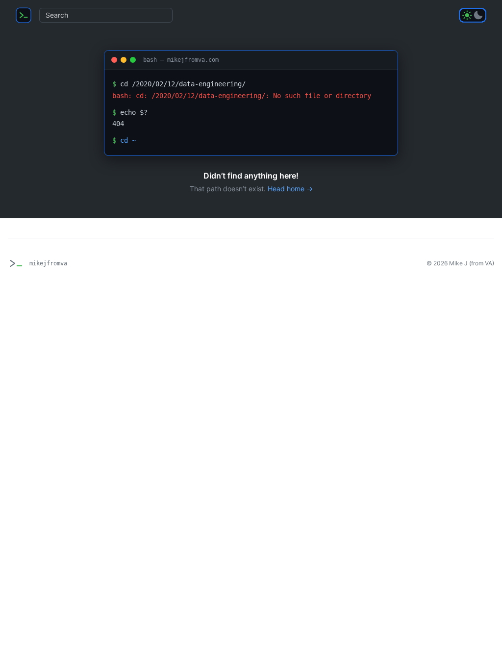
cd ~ (128, 140)
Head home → (290, 188)
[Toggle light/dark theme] (472, 15)
